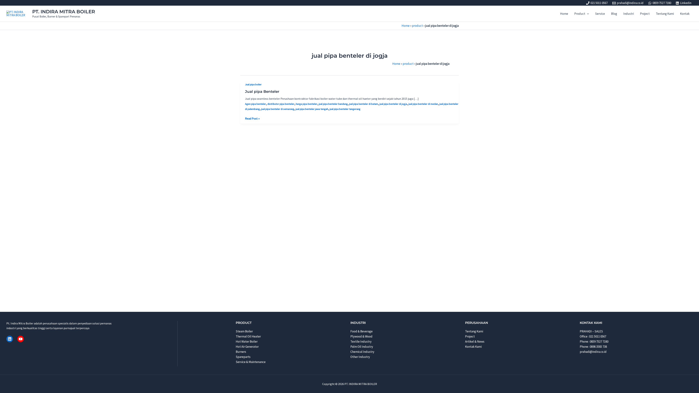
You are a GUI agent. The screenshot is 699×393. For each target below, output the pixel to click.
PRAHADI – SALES (591, 331)
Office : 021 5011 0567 (593, 336)
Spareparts (243, 357)
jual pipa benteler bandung (333, 104)
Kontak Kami (473, 347)
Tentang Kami (474, 331)
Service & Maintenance (251, 362)
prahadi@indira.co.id (593, 352)
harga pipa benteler (306, 104)
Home (406, 26)
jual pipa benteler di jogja (393, 104)
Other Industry (360, 357)
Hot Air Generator (247, 347)
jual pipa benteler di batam (363, 104)
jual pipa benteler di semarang (277, 109)
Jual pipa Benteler (262, 91)
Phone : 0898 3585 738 (593, 347)
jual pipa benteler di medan (423, 104)
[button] (587, 13)
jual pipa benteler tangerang (345, 109)
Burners (241, 352)
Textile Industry (361, 342)
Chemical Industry (362, 352)
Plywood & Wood (361, 336)
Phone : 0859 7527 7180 (594, 342)
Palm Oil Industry (361, 347)
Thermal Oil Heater (248, 336)
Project (470, 336)
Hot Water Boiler (247, 342)
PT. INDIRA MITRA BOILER (63, 12)
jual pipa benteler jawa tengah (312, 109)
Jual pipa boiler (253, 84)
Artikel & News (474, 342)
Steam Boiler (244, 331)
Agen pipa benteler (255, 104)
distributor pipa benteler (280, 104)
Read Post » (252, 118)
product (417, 26)
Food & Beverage (361, 331)
